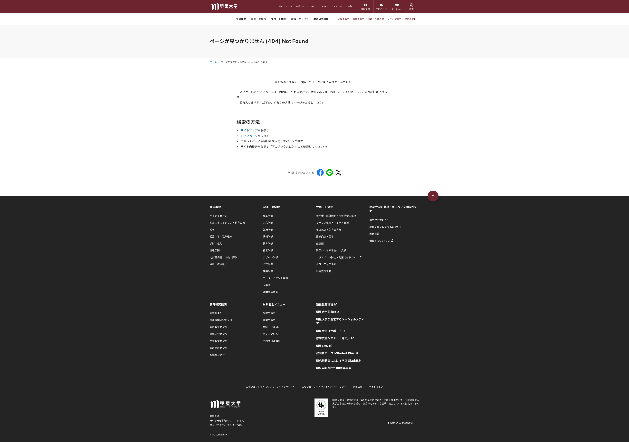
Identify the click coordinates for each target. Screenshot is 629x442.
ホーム (213, 62)
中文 (400, 9)
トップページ (249, 135)
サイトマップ (249, 130)
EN (393, 9)
